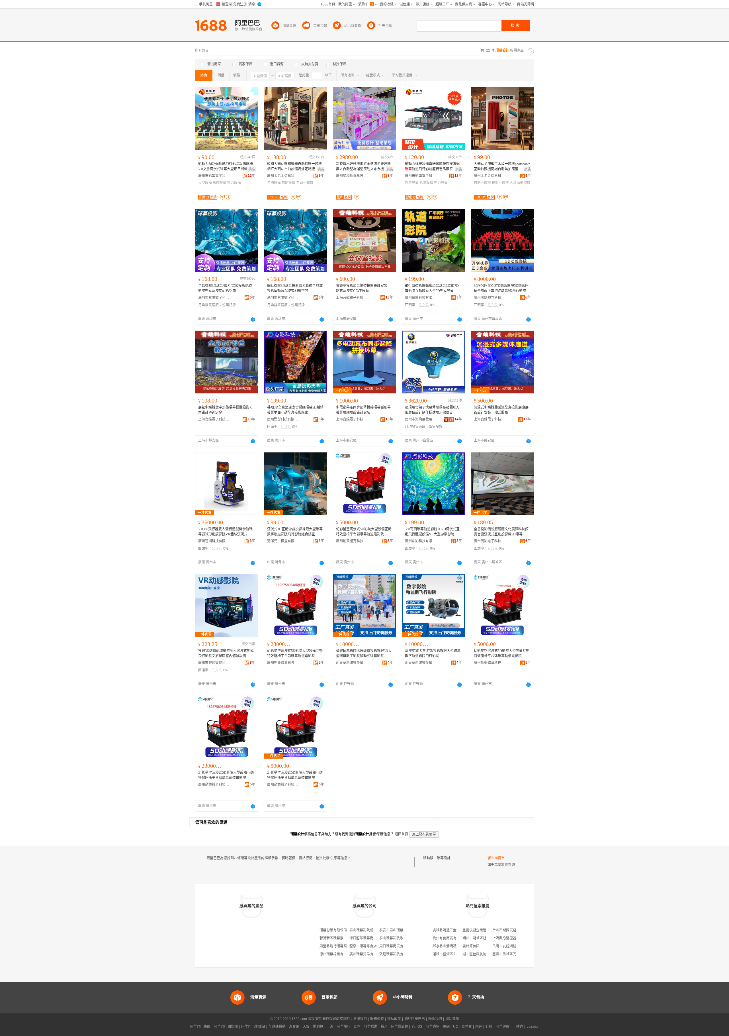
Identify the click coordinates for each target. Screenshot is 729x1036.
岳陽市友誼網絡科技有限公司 (514, 946)
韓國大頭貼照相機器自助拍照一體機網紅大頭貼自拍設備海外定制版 (294, 166)
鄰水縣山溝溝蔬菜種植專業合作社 (458, 946)
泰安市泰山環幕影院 (394, 930)
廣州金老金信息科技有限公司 (282, 176)
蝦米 (384, 1027)
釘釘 (489, 1027)
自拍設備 (274, 183)
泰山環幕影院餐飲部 (364, 930)
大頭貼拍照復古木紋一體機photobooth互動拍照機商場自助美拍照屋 (502, 166)
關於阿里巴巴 (414, 1019)
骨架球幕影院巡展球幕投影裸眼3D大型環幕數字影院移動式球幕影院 (364, 653)
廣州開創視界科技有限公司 (489, 298)
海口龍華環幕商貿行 (364, 938)
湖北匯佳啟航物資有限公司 (482, 954)
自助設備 (288, 183)
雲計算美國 (471, 946)
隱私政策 (394, 1019)
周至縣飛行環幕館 (333, 946)
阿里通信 (432, 1027)
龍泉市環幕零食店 (363, 946)
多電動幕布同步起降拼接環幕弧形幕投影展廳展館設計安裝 (363, 410)
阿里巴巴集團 (200, 1027)
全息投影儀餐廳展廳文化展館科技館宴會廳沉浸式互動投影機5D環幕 (501, 531)
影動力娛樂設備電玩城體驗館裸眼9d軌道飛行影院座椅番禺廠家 (432, 166)
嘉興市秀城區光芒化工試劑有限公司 (519, 954)
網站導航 (452, 1019)
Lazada (532, 1027)
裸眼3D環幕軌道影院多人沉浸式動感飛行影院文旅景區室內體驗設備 (226, 653)
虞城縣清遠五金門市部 (450, 930)
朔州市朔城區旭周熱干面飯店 (484, 938)
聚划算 (318, 1027)
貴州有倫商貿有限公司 (450, 938)
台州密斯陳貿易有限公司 (511, 930)
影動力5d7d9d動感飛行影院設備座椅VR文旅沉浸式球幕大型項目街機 (225, 166)
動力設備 (234, 183)
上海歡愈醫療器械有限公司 (512, 938)
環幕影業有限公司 (333, 930)
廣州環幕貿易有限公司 (366, 954)
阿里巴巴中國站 (253, 1027)
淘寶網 (294, 1027)
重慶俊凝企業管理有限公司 (482, 930)
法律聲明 (360, 1019)
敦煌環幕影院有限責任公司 (399, 954)
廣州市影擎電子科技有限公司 (214, 176)
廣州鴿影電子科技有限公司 (489, 541)
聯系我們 (435, 1019)
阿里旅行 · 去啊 (348, 1027)
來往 (478, 1027)
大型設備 (205, 183)
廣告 (252, 169)
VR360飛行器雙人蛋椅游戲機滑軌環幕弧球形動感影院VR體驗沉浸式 (225, 531)
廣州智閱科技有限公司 (214, 541)
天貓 (306, 1027)
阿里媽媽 (370, 1027)
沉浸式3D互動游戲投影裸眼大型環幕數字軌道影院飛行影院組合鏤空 (295, 531)
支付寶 (467, 1027)
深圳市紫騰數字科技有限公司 (214, 298)
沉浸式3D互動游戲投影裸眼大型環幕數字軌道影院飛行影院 (432, 653)
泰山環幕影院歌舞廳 (394, 938)
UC (455, 1027)
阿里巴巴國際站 (226, 1027)
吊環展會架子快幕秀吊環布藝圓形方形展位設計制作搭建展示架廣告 (432, 410)
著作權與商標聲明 (336, 1019)
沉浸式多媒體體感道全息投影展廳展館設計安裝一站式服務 (501, 410)
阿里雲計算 (399, 1027)
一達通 (518, 1027)
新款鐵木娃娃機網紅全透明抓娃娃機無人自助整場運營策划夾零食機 (363, 166)
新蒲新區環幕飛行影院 (337, 938)
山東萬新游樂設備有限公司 (351, 663)
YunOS (416, 1027)
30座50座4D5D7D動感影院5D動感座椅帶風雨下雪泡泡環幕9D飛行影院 (501, 288)
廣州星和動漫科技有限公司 (351, 176)
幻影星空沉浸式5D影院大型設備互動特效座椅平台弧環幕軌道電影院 (364, 531)
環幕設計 (443, 858)
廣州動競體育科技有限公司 (351, 541)
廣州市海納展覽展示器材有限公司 (420, 419)
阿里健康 (502, 1027)
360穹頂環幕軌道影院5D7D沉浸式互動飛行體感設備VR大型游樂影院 (432, 531)
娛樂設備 (412, 183)
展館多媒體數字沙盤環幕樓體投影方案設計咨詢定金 (225, 410)
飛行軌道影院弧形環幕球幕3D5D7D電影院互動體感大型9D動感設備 (432, 288)
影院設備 (219, 183)
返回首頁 (401, 834)
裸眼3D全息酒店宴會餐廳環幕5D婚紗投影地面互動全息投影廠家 (295, 410)
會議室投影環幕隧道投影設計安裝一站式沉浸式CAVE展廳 (363, 288)
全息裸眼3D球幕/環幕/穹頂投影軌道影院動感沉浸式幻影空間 (225, 288)
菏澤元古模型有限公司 (282, 541)
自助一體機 (304, 183)
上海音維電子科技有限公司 (351, 298)
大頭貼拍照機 (520, 183)
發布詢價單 (496, 858)
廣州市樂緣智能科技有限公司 (214, 663)
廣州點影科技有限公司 (420, 298)
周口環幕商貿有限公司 (396, 946)
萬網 (446, 1027)
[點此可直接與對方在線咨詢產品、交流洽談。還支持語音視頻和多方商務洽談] (253, 319)
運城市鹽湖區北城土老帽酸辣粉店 (458, 954)
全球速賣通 (277, 1027)
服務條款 (377, 1019)
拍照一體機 (500, 183)
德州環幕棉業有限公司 (337, 954)
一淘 (330, 1027)
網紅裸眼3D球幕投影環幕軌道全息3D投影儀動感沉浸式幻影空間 (295, 288)
